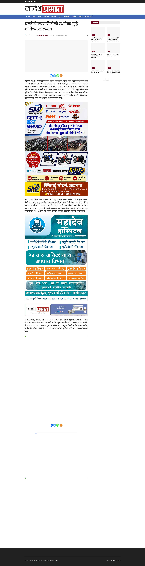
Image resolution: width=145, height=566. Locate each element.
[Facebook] (51, 75)
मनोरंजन (53, 16)
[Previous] (104, 79)
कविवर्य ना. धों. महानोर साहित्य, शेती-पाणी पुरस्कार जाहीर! (97, 71)
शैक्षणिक (74, 16)
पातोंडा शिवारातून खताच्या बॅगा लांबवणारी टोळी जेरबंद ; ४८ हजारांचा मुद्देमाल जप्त (97, 56)
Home (26, 1)
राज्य (34, 16)
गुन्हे (60, 16)
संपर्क (35, 1)
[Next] (107, 79)
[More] (61, 75)
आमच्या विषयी (30, 1)
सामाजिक (66, 16)
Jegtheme (55, 560)
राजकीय (46, 16)
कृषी (93, 68)
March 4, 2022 (54, 35)
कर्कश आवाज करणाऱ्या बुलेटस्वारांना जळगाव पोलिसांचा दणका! (113, 55)
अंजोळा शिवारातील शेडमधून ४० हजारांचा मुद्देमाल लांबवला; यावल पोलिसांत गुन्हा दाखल (97, 39)
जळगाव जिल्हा (64, 35)
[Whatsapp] (57, 75)
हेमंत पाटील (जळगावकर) (43, 35)
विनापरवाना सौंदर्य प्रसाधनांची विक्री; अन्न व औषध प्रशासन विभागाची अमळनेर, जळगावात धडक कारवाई (113, 39)
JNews (29, 560)
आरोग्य (109, 68)
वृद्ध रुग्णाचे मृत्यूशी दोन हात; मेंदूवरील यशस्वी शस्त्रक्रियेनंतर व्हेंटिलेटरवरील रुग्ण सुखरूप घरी (113, 72)
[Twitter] (54, 75)
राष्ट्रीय (39, 16)
